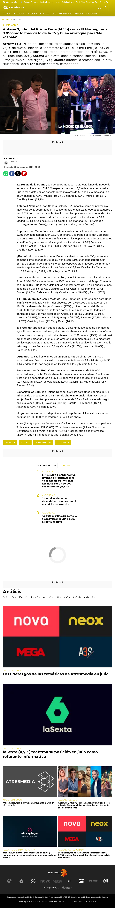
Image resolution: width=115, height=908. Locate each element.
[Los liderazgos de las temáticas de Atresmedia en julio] (57, 637)
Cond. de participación (75, 901)
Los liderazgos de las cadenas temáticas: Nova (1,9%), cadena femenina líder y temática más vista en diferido (84, 855)
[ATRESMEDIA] (57, 872)
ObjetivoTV (7, 19)
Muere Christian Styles (65, 2)
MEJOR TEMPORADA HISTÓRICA (19, 850)
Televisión (18, 14)
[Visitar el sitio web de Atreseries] (69, 881)
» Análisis (16, 19)
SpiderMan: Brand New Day (87, 2)
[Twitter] (6, 163)
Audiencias (91, 14)
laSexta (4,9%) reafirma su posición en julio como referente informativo (50, 754)
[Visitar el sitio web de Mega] (57, 881)
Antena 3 (10, 442)
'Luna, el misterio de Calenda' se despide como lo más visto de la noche (59, 501)
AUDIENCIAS (48, 471)
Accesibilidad (91, 901)
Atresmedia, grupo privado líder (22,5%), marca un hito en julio (28, 804)
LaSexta (25, 442)
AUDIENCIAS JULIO (12, 670)
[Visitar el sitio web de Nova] (45, 881)
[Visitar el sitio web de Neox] (33, 881)
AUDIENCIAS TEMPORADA (71, 850)
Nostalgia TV (65, 14)
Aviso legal (23, 901)
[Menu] (111, 8)
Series (7, 14)
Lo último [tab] (66, 465)
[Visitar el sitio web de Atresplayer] (51, 888)
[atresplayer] (100, 7)
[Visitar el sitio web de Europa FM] (94, 881)
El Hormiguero (43, 442)
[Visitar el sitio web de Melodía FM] (106, 881)
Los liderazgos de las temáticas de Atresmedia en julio (56, 674)
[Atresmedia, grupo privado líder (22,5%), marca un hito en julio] (30, 781)
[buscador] (106, 7)
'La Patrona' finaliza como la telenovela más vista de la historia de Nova (59, 519)
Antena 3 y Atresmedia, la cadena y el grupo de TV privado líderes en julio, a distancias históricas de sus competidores (84, 805)
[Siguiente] (110, 2)
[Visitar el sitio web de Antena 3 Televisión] (9, 881)
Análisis (79, 14)
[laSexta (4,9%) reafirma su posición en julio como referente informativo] (57, 715)
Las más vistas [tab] (46, 465)
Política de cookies (56, 901)
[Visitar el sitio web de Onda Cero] (82, 881)
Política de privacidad (38, 901)
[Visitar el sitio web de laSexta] (21, 881)
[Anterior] (21, 2)
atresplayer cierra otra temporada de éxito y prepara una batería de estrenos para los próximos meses (29, 855)
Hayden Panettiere (47, 2)
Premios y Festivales (38, 14)
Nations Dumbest (31, 2)
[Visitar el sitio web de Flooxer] (67, 888)
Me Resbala (63, 442)
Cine (54, 14)
